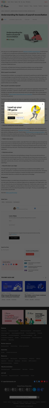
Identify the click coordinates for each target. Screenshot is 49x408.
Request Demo (11, 117)
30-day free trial (19, 117)
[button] (42, 104)
